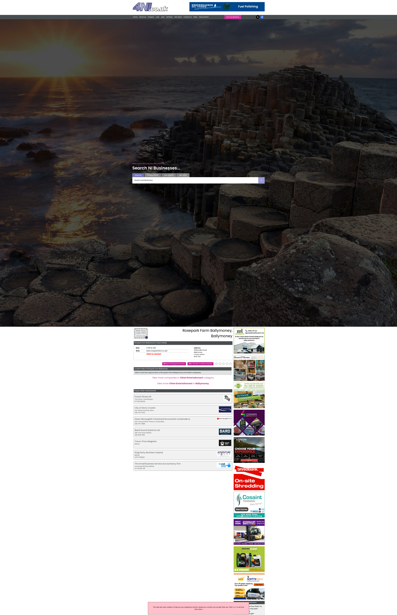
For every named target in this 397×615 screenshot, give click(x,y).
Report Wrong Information (175, 364)
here (234, 607)
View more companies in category (183, 377)
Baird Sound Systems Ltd (147, 430)
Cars (157, 17)
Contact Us (188, 17)
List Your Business (233, 17)
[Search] (261, 180)
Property (151, 17)
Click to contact (153, 354)
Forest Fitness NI (143, 396)
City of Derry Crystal (145, 407)
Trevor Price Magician (146, 441)
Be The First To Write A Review (201, 364)
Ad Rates (169, 17)
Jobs (162, 17)
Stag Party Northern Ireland (149, 452)
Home (135, 17)
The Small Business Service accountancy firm (158, 463)
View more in (183, 383)
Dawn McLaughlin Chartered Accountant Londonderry (162, 419)
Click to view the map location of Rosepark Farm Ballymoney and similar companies (168, 373)
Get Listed (178, 17)
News (195, 17)
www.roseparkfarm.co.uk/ (156, 351)
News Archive (204, 17)
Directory (142, 17)
